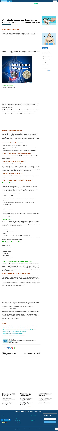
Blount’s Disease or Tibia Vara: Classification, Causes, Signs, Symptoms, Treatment (7, 403)
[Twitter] (10, 348)
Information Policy (18, 422)
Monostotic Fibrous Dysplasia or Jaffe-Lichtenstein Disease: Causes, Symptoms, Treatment (27, 403)
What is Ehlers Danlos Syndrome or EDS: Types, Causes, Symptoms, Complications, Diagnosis (26, 399)
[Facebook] (8, 348)
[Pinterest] (12, 348)
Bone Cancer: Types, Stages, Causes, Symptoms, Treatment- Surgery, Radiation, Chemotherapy (45, 399)
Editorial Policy (17, 420)
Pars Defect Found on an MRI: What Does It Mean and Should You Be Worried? (47, 67)
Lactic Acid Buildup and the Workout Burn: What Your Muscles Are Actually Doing (46, 52)
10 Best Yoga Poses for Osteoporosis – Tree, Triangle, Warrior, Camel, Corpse (17, 327)
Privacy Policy (17, 415)
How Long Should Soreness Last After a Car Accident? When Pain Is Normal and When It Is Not (47, 63)
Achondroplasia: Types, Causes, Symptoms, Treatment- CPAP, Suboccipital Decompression (25, 394)
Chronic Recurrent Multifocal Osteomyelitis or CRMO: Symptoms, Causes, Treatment (8, 399)
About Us (2, 415)
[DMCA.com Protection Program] (4, 422)
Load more (48, 70)
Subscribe (50, 421)
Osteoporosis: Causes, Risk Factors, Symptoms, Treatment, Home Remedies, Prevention (19, 329)
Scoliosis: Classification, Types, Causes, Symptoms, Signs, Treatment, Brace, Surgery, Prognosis (45, 394)
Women (50, 43)
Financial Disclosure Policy (35, 418)
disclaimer (10, 341)
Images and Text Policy (19, 418)
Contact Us (2, 416)
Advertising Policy (33, 415)
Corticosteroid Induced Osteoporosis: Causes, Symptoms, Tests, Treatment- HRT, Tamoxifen (8, 394)
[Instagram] (5, 420)
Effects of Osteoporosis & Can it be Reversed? (32, 353)
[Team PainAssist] (5, 341)
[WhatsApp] (14, 348)
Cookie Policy (33, 420)
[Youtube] (9, 420)
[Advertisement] (21, 12)
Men (47, 43)
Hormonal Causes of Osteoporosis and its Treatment (13, 333)
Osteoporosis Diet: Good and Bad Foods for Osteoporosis (14, 335)
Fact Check (36, 3)
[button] (51, 1)
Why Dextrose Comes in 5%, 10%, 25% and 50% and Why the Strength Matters (47, 59)
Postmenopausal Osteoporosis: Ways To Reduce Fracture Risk (14, 331)
